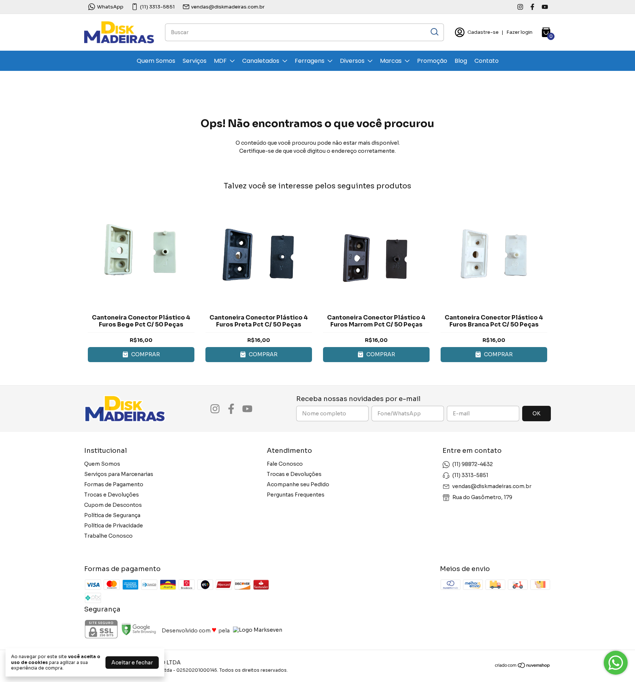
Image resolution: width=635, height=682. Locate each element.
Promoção (432, 61)
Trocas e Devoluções (111, 494)
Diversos (352, 61)
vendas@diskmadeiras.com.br (228, 7)
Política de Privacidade (113, 525)
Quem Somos (156, 61)
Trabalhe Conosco (108, 536)
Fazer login (519, 32)
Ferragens (309, 61)
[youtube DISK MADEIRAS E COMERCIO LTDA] (545, 7)
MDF (220, 61)
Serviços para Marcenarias (118, 474)
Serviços (195, 61)
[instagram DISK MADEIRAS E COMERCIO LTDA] (520, 7)
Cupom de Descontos (113, 505)
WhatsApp (110, 7)
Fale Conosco (285, 464)
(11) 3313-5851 (157, 7)
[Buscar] (434, 32)
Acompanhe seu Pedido (298, 484)
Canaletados (260, 61)
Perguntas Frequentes (295, 494)
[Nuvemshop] (523, 666)
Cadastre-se (483, 32)
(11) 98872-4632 (472, 464)
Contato (486, 61)
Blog (461, 61)
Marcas (391, 61)
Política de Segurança (112, 515)
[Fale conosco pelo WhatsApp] (616, 663)
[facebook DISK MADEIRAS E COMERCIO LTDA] (532, 7)
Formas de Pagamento (113, 484)
